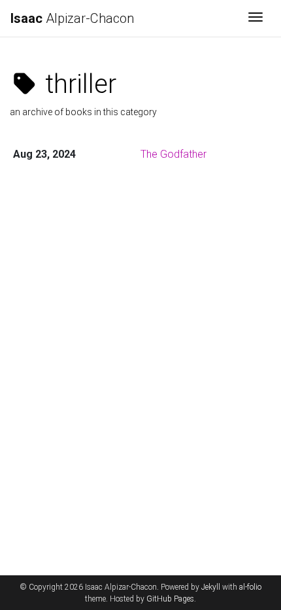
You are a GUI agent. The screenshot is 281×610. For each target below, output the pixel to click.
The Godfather (173, 154)
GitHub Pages (170, 598)
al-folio (250, 587)
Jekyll (210, 587)
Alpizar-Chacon (72, 18)
